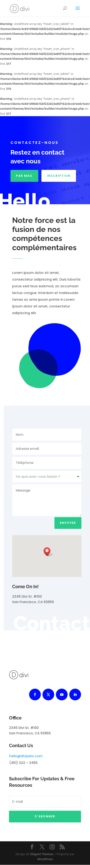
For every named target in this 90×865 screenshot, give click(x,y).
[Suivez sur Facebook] (35, 694)
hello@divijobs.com (25, 756)
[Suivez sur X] (48, 694)
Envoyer (68, 523)
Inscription (59, 176)
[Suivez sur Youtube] (62, 694)
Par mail (24, 176)
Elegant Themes (41, 854)
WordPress (45, 859)
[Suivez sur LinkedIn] (75, 694)
